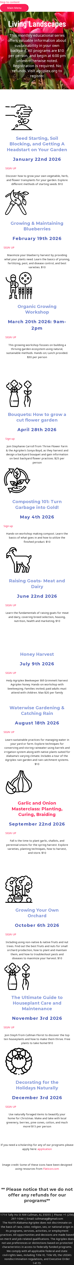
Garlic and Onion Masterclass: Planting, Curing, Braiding (37, 808)
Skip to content (10, 2)
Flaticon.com (51, 1168)
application (45, 1149)
